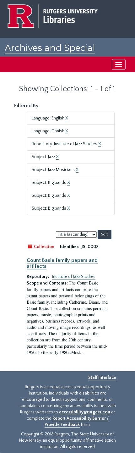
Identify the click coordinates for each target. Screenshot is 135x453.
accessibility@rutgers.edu (84, 412)
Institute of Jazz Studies (73, 276)
